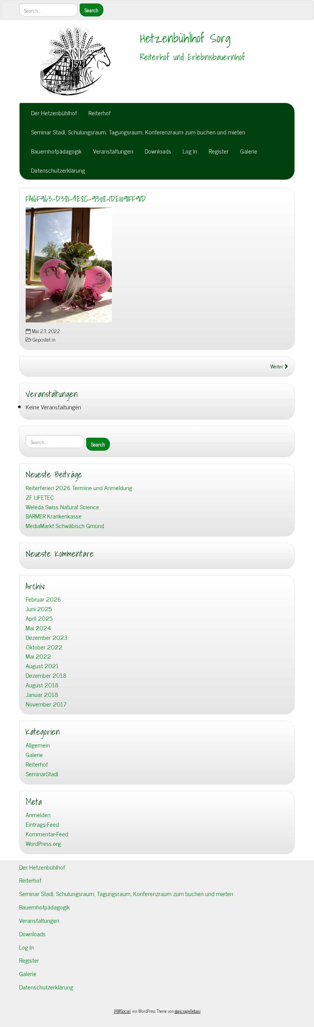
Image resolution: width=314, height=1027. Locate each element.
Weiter (277, 366)
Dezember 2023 (46, 637)
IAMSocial (122, 1010)
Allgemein (38, 745)
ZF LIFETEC (40, 497)
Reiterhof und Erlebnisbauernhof (192, 57)
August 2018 (42, 684)
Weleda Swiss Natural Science (62, 506)
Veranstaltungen (113, 151)
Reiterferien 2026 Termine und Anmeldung (79, 487)
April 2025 (39, 618)
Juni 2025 (39, 608)
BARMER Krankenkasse (54, 516)
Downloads (158, 151)
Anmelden (38, 814)
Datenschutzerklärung (58, 170)
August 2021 (42, 665)
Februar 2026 (43, 599)
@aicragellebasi (188, 1010)
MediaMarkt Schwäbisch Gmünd (65, 525)
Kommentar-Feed (47, 833)
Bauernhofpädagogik (56, 151)
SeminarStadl (42, 773)
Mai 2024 (38, 627)
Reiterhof (99, 113)
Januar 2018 (42, 694)
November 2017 (46, 704)
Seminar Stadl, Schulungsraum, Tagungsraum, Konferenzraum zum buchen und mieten (138, 132)
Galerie (248, 151)
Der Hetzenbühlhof (54, 113)
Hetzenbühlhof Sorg (185, 38)
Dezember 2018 (46, 675)
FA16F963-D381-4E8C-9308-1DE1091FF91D (86, 199)
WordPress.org (43, 843)
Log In (190, 151)
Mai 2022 (38, 656)
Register (219, 151)
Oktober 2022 (44, 647)
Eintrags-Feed (42, 824)
